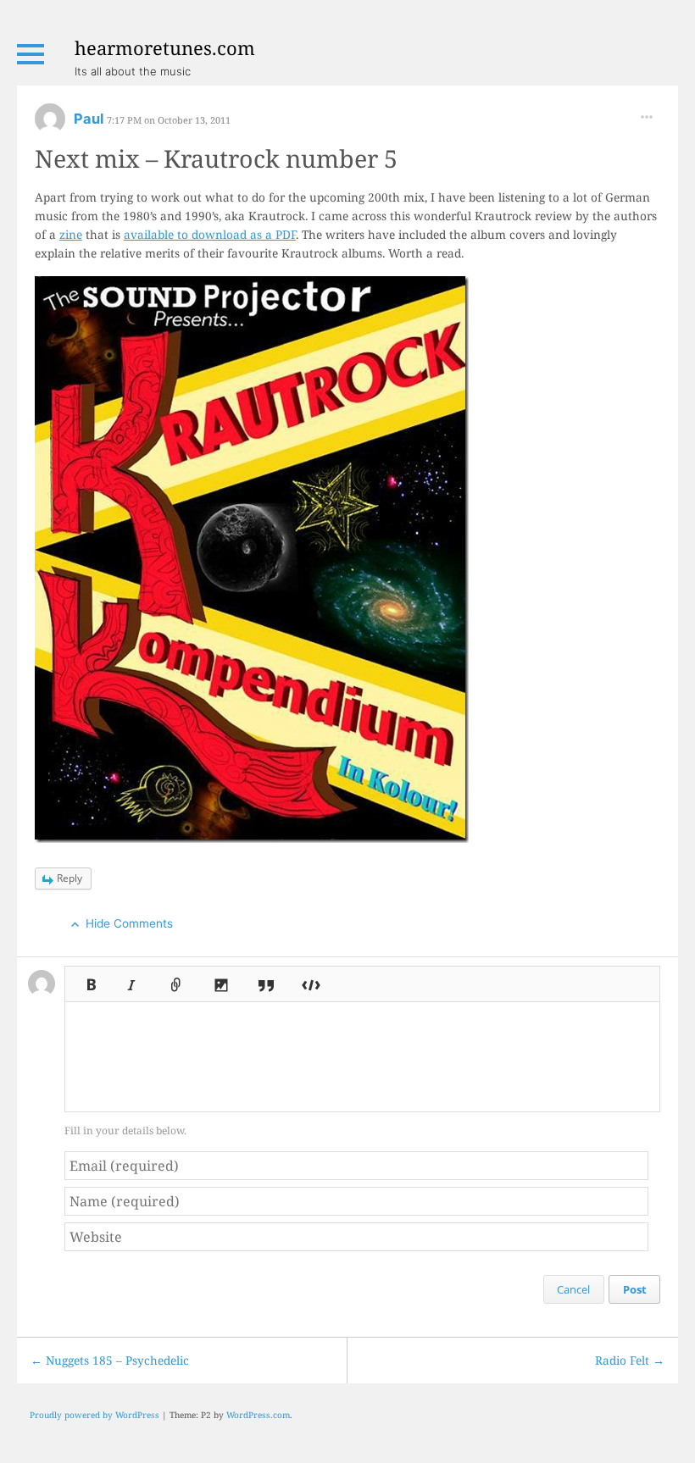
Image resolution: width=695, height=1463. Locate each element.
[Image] (221, 979)
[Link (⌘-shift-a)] (176, 979)
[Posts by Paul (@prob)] (50, 124)
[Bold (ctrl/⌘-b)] (86, 979)
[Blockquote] (266, 979)
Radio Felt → (629, 1360)
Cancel (573, 1289)
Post (635, 1289)
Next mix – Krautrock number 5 (216, 158)
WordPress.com (258, 1415)
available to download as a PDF (210, 234)
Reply (69, 878)
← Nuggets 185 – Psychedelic (110, 1360)
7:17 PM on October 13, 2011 (169, 120)
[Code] (311, 979)
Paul (90, 118)
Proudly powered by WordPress (94, 1415)
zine (70, 234)
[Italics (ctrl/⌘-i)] (131, 979)
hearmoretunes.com (165, 47)
